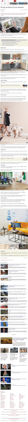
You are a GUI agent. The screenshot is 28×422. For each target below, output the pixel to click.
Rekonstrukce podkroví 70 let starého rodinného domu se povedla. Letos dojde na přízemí (16, 271)
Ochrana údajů (23, 418)
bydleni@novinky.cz (11, 255)
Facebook (3, 418)
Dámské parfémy (18, 414)
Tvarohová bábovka (3, 405)
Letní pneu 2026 (21, 402)
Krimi (8, 287)
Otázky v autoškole (21, 406)
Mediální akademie (16, 418)
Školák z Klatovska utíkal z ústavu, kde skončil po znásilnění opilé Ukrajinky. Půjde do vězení (23, 355)
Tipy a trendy (2, 159)
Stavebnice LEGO (13, 414)
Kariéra (10, 418)
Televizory (9, 415)
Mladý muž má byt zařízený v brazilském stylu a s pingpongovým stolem (11, 41)
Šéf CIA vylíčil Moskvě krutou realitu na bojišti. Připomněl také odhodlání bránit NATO (17, 329)
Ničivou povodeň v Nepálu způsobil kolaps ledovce (15, 291)
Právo (1, 9)
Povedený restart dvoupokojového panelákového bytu (9, 42)
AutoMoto (9, 299)
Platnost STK (20, 407)
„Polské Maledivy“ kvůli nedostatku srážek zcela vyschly (16, 309)
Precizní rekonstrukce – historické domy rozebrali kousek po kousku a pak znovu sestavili (17, 265)
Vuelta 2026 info (12, 394)
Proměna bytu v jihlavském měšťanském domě (8, 45)
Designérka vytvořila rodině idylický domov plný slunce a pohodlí (16, 277)
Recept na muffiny (3, 403)
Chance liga (20, 394)
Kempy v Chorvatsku (12, 402)
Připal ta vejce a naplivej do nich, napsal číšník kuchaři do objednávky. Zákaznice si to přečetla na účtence (17, 316)
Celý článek (24, 345)
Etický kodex (20, 418)
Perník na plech (2, 407)
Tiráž (12, 418)
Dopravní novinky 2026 (21, 404)
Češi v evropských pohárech (13, 410)
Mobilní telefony (9, 414)
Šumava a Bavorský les (12, 404)
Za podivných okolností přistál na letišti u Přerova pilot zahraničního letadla (16, 286)
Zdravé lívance (2, 404)
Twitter (5, 418)
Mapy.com (9, 409)
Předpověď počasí (13, 409)
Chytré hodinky (13, 415)
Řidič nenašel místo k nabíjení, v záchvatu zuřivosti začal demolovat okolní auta (16, 298)
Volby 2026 (2, 394)
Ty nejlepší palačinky (3, 402)
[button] (14, 25)
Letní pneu (21, 414)
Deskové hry (24, 414)
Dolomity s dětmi (12, 407)
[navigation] (0, 1)
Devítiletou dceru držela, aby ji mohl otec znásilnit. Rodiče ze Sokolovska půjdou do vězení (17, 304)
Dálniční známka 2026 (21, 403)
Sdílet (25, 9)
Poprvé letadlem (12, 403)
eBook (22, 9)
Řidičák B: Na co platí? (21, 405)
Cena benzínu (22, 409)
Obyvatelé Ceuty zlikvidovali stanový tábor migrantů (20, 338)
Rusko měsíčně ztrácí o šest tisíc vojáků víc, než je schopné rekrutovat (4, 354)
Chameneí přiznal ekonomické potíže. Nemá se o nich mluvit (14, 354)
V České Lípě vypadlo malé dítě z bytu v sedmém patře (16, 322)
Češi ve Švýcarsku (12, 405)
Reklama (8, 418)
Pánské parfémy (17, 415)
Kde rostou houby (18, 409)
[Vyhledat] (15, 1)
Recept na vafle (2, 406)
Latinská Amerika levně (12, 406)
